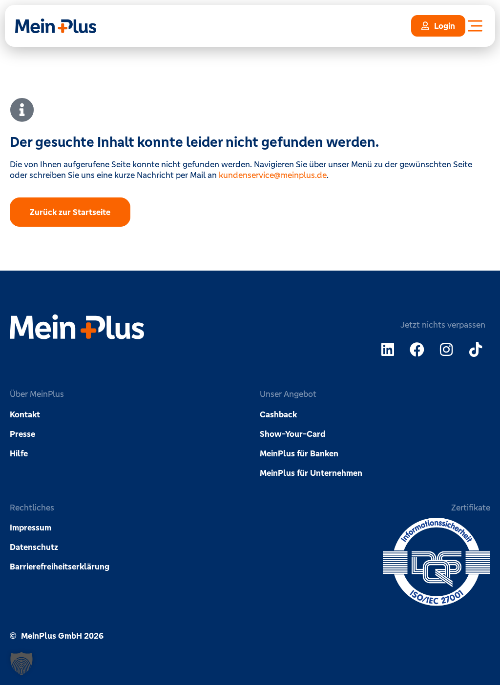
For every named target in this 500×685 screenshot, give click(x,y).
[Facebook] (417, 349)
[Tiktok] (475, 349)
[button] (21, 663)
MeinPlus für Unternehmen (311, 473)
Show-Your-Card (292, 434)
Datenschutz (34, 547)
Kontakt (25, 414)
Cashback (278, 414)
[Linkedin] (387, 349)
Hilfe (19, 453)
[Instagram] (446, 349)
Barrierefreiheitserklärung (59, 566)
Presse (22, 434)
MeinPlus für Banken (299, 453)
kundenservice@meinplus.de (273, 175)
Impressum (30, 527)
